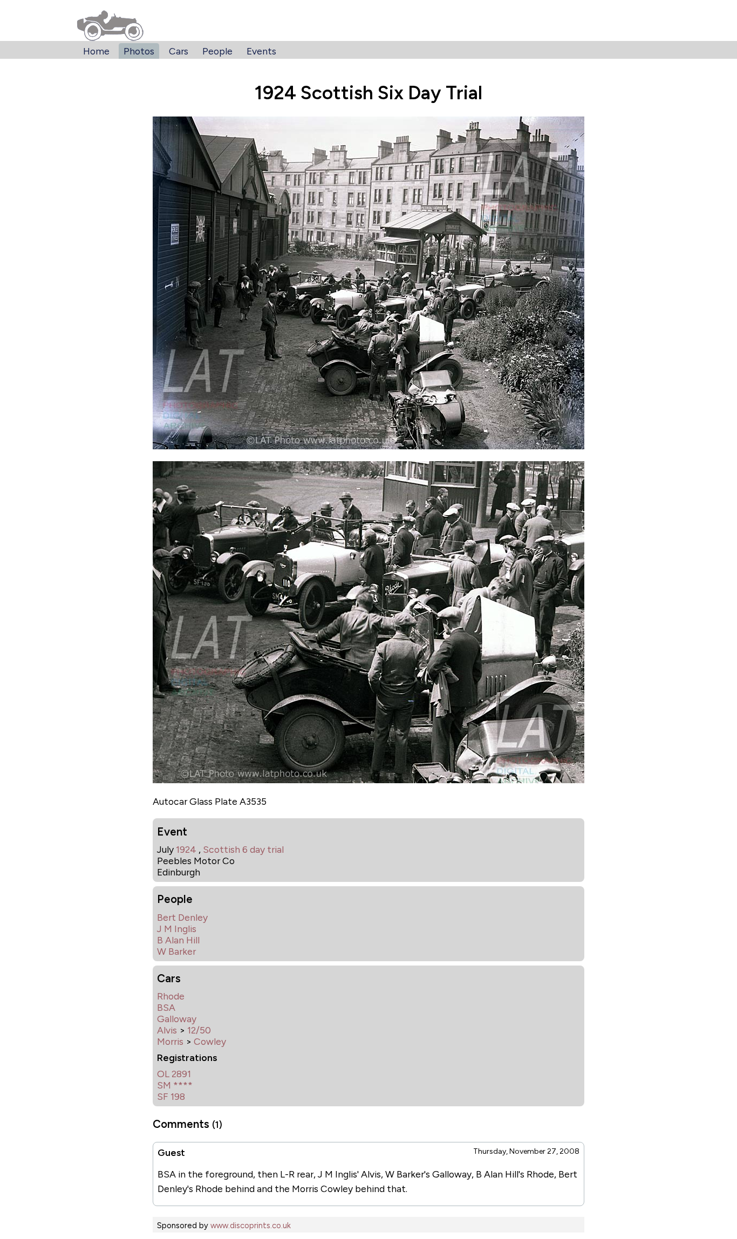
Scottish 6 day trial (243, 849)
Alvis (167, 1030)
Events (261, 51)
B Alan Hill (178, 940)
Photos (139, 51)
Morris (170, 1041)
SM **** (175, 1085)
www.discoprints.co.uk (250, 1225)
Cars (178, 51)
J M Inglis (176, 928)
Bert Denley (182, 917)
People (217, 51)
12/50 (199, 1030)
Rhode (171, 996)
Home (96, 51)
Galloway (176, 1018)
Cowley (210, 1041)
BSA (166, 1007)
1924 (186, 849)
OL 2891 (174, 1073)
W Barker (176, 951)
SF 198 (171, 1096)
